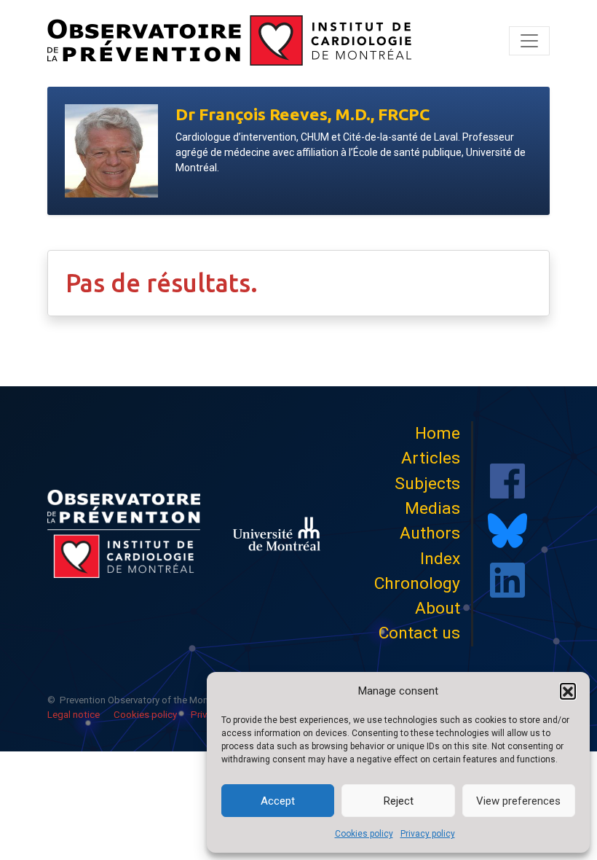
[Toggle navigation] (529, 40)
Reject (399, 801)
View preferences (518, 801)
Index (440, 558)
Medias (432, 508)
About (437, 608)
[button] (568, 691)
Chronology (417, 583)
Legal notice (73, 714)
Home (437, 433)
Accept (278, 801)
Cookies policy (364, 834)
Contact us (419, 633)
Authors (430, 533)
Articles (430, 458)
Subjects (427, 483)
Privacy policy (427, 834)
